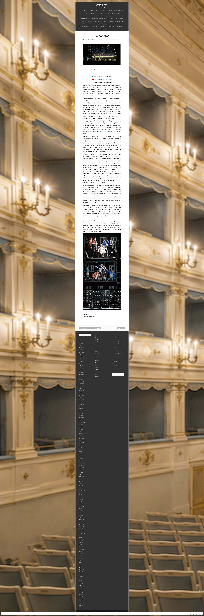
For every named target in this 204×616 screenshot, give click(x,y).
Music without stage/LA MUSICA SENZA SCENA (109, 23)
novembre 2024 (82, 379)
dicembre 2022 (81, 420)
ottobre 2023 (81, 402)
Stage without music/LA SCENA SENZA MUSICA (91, 26)
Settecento (97, 374)
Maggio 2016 (81, 562)
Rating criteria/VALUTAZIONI (100, 29)
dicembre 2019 (81, 485)
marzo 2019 (81, 501)
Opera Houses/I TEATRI (89, 23)
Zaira (96, 337)
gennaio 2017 (81, 547)
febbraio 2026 (81, 352)
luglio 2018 (81, 515)
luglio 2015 (81, 580)
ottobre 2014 (81, 596)
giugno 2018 (81, 517)
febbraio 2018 (81, 524)
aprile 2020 (81, 478)
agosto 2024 (81, 385)
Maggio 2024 (81, 390)
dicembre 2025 (81, 356)
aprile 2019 (81, 499)
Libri (96, 362)
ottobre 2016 (81, 553)
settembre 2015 (82, 576)
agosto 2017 (81, 535)
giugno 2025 (81, 367)
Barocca (96, 351)
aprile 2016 (81, 564)
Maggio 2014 (81, 605)
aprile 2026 (81, 349)
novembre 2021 (81, 444)
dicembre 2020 (81, 463)
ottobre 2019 (81, 488)
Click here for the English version (103, 79)
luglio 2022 (81, 429)
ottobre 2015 (81, 574)
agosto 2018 (81, 513)
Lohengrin (119, 353)
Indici (96, 358)
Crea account (114, 361)
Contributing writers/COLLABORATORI (113, 21)
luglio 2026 (81, 343)
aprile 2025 (81, 370)
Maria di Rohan (98, 341)
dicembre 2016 (81, 549)
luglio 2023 (81, 408)
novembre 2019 (82, 487)
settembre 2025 (82, 361)
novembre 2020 (82, 465)
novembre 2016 (81, 551)
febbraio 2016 (81, 567)
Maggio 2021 (81, 454)
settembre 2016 (82, 555)
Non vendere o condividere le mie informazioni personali (113, 612)
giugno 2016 (81, 560)
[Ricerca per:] (118, 374)
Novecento (95, 39)
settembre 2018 (82, 512)
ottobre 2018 (81, 510)
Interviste (97, 360)
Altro (96, 349)
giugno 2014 (81, 603)
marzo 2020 (81, 479)
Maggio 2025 (81, 368)
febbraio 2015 (81, 589)
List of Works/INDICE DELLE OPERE (94, 13)
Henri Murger (112, 39)
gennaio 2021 (81, 462)
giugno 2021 (81, 453)
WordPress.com (115, 368)
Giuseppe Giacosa (104, 39)
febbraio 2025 (81, 374)
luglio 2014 (81, 601)
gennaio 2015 (81, 590)
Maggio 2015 (81, 583)
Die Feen (97, 339)
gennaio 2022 (81, 440)
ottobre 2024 (81, 381)
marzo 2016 (81, 565)
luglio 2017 (81, 537)
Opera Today (84, 10)
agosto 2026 (81, 342)
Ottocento (97, 369)
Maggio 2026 (81, 347)
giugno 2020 (81, 474)
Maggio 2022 (81, 433)
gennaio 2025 (81, 376)
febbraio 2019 (81, 503)
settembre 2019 (82, 490)
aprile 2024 (81, 392)
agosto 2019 (81, 492)
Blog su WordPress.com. (93, 612)
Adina (96, 335)
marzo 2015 (81, 587)
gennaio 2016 (81, 569)
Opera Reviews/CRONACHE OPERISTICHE (102, 16)
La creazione (97, 343)
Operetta (97, 367)
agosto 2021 (81, 449)
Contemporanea (98, 355)
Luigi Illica (118, 39)
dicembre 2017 (81, 528)
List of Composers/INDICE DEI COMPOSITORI (111, 10)
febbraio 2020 (81, 481)
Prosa (96, 371)
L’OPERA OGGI (93, 10)
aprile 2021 (81, 456)
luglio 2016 (81, 558)
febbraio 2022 (81, 438)
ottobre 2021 (81, 445)
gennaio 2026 (81, 354)
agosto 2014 (81, 599)
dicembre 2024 (81, 377)
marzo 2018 (81, 522)
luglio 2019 (81, 494)
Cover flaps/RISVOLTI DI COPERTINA (115, 26)
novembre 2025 (82, 358)
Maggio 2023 (81, 411)
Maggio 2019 (81, 497)
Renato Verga (118, 343)
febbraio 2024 (81, 395)
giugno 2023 (81, 410)
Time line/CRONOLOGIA (112, 13)
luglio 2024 (81, 386)
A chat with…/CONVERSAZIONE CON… (91, 21)
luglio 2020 (81, 472)
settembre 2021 (82, 447)
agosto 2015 (81, 578)
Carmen (117, 338)
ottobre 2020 (81, 467)
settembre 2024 (82, 383)
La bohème (121, 328)
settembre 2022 (82, 426)
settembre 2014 (82, 598)
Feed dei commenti (115, 367)
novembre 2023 (82, 401)
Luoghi (96, 364)
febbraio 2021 (81, 460)
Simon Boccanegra (119, 341)
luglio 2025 (81, 365)
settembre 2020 (82, 469)
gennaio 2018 (81, 526)
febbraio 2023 (81, 417)
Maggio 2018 (81, 519)
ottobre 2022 (81, 424)
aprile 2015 (81, 585)
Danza (96, 356)
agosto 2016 (81, 556)
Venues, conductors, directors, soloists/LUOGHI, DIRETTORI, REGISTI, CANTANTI (102, 18)
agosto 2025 (81, 363)
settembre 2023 (82, 404)
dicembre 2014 (81, 592)
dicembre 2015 (81, 571)
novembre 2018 (82, 508)
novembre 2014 (82, 594)
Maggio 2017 (81, 540)
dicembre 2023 (81, 399)
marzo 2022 (81, 436)
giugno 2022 (81, 431)
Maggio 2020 (81, 476)
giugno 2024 (81, 388)
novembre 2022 (82, 422)
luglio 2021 (81, 451)
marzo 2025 (81, 372)
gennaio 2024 (81, 397)
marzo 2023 (81, 415)
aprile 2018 (81, 521)
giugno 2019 (81, 496)
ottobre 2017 (81, 531)
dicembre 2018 (81, 506)
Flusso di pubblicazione (116, 365)
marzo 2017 (81, 544)
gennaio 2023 (81, 419)
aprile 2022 (81, 435)
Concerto (97, 353)
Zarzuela (96, 376)
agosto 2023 (81, 406)
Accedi (113, 363)
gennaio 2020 (81, 483)
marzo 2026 (81, 351)
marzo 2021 (81, 458)
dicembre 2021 (81, 442)
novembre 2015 (81, 573)
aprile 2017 (81, 542)
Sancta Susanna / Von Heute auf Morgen (89, 328)
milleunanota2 (118, 339)
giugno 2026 (81, 345)
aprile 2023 (81, 413)
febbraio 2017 (81, 546)
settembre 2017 (82, 533)
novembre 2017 (82, 530)
